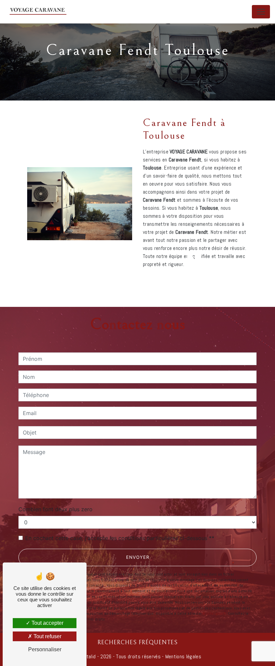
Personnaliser (44, 649)
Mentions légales (182, 656)
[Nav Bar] (261, 11)
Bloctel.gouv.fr (214, 613)
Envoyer (137, 557)
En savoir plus (205, 282)
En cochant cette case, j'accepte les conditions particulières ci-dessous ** (119, 538)
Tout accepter (46, 623)
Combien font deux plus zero (55, 509)
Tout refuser (46, 636)
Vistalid (88, 656)
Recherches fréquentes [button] (138, 642)
